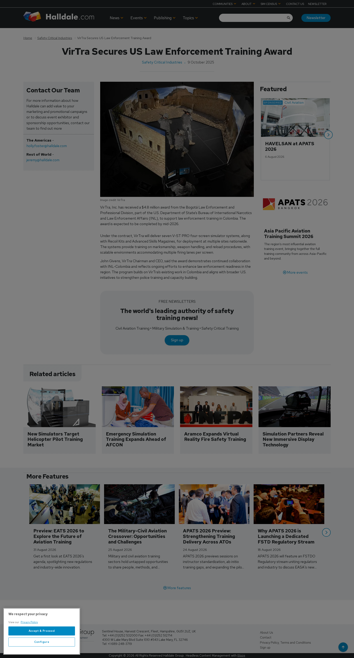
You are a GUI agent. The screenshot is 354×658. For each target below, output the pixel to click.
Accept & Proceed (42, 631)
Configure (41, 642)
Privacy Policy (29, 622)
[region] (41, 631)
